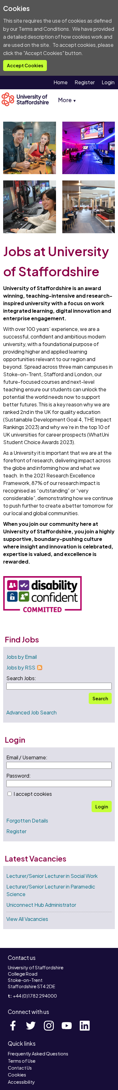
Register (85, 82)
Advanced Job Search (31, 712)
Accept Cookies (25, 65)
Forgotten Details (27, 820)
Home (60, 82)
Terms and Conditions (44, 28)
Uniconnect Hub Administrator (41, 904)
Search (100, 698)
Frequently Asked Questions (38, 1053)
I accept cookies (32, 793)
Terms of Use (22, 1061)
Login (108, 82)
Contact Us (20, 1068)
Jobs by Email (21, 656)
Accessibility (21, 1082)
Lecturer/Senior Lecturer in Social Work (52, 876)
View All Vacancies (27, 919)
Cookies (17, 1074)
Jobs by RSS (20, 667)
